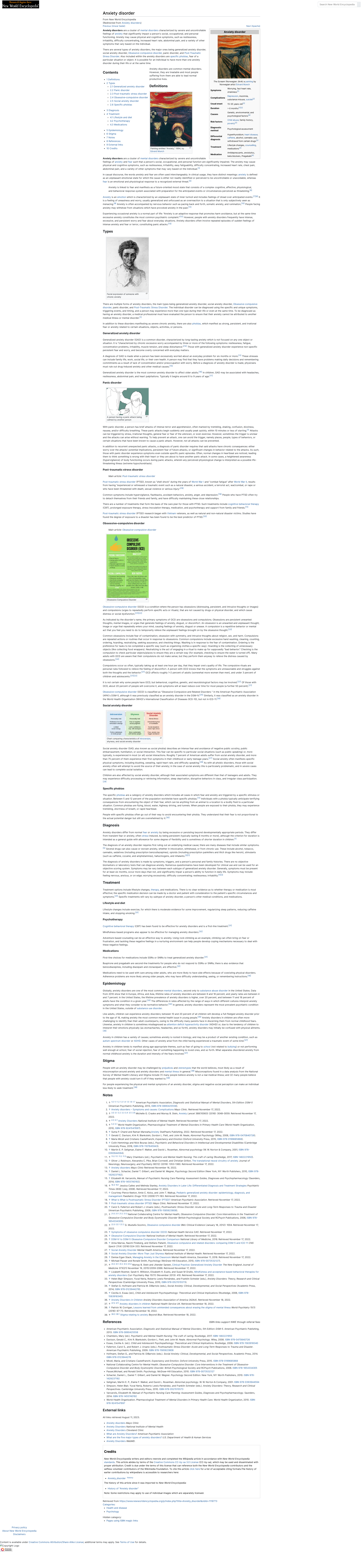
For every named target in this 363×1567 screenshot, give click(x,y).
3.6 (133, 1113)
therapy (155, 889)
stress (145, 835)
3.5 (130, 1113)
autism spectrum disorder (116, 1041)
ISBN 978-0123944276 (127, 1289)
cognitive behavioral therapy (243, 504)
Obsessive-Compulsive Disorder (128, 1235)
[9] (115, 203)
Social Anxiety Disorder (124, 1250)
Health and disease (116, 1507)
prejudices (167, 1067)
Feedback (72, 4)
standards (109, 1462)
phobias (196, 323)
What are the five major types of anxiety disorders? (134, 1437)
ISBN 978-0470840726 (242, 1135)
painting (249, 81)
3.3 (123, 1113)
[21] (136, 613)
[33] (149, 1000)
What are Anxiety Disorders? (121, 1433)
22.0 (113, 1224)
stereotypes (184, 1067)
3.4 (126, 1113)
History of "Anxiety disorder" (123, 1488)
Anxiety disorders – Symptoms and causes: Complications (142, 1109)
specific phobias (179, 56)
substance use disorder (149, 1008)
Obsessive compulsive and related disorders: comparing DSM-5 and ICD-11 (207, 1242)
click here (195, 1469)
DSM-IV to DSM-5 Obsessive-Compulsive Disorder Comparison (145, 1239)
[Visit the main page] (20, 4)
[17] (211, 375)
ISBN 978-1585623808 (164, 1210)
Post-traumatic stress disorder (138, 476)
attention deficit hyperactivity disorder (188, 1024)
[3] (244, 103)
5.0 (112, 1124)
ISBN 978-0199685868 (229, 1139)
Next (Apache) (253, 26)
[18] (182, 488)
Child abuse (233, 120)
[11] (189, 207)
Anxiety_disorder (117, 1478)
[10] (243, 203)
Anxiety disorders (131, 22)
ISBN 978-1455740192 (127, 1181)
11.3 (124, 1156)
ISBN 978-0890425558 (163, 1105)
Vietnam (171, 513)
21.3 (125, 1213)
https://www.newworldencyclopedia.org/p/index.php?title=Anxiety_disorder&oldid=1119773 (168, 1501)
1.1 (115, 1102)
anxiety (119, 33)
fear (130, 161)
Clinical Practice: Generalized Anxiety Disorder (197, 1264)
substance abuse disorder (214, 990)
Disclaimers (19, 1534)
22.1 (118, 1224)
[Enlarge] (190, 148)
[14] (185, 346)
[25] (201, 695)
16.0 (113, 1185)
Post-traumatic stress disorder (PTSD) (131, 1203)
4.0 (112, 1120)
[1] (238, 91)
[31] (116, 896)
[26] (218, 698)
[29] (104, 781)
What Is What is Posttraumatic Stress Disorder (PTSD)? (140, 1199)
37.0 (113, 1303)
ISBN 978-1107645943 (145, 1146)
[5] (190, 181)
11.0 (113, 1156)
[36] (104, 1031)
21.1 (117, 1213)
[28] (201, 762)
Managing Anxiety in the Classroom (152, 1257)
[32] (201, 931)
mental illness (172, 1071)
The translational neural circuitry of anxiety (215, 1160)
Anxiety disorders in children (135, 1303)
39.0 (113, 1314)
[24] (117, 659)
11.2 (120, 1156)
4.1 (116, 1120)
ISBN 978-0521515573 (174, 1282)
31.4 (130, 1264)
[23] (230, 629)
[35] (199, 1017)
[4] (249, 115)
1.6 (131, 1102)
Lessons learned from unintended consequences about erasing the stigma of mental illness (182, 1307)
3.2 (119, 1113)
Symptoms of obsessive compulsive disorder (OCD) (139, 1232)
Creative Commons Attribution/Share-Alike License (56, 1542)
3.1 (116, 1113)
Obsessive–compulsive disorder (139, 529)
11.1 (116, 1156)
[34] (170, 1004)
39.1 (118, 1314)
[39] (168, 1078)
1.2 (118, 1102)
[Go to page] (359, 4)
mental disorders (149, 30)
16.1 (117, 1185)
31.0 (113, 1264)
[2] (254, 99)
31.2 (121, 1264)
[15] (171, 366)
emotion (121, 197)
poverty (231, 123)
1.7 (134, 1102)
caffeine (231, 137)
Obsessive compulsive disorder (164, 1225)
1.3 (121, 1102)
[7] (254, 196)
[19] (220, 494)
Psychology (112, 1511)
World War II (240, 481)
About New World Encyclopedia (19, 1530)
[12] (181, 216)
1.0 (112, 1102)
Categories (109, 1504)
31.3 (125, 1264)
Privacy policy (19, 1527)
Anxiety (107, 197)
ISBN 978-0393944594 (246, 1382)
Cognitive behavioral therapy (118, 926)
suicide (249, 99)
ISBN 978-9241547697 (127, 1128)
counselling (250, 145)
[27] (210, 758)
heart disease (251, 134)
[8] (257, 196)
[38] (193, 1071)
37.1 (117, 1303)
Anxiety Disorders (127, 1120)
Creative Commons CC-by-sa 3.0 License (176, 1462)
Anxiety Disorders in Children (127, 1299)
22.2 (122, 1224)
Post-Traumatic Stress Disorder (151, 307)
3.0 (112, 1113)
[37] (246, 1040)
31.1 (117, 1264)
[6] (251, 190)
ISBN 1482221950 (242, 1157)
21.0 (113, 1213)
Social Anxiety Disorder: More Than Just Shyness (137, 1253)
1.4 (124, 1102)
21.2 (121, 1213)
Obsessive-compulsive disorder (145, 53)
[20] (205, 516)
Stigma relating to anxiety (134, 1314)
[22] (140, 613)
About (59, 4)
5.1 (116, 1124)
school (207, 1046)
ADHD (137, 1041)
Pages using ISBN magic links (122, 1520)
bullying (232, 1046)
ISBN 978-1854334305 (245, 1367)
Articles (48, 4)
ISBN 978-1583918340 (246, 1343)
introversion (145, 738)
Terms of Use (127, 1542)
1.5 (128, 1102)
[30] (168, 817)
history (130, 1477)
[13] (169, 223)
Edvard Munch (243, 84)
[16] (200, 372)
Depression (232, 96)
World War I (198, 481)
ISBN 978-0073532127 (207, 1260)
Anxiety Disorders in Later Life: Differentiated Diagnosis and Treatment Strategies (203, 1185)
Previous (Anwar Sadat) (114, 26)
